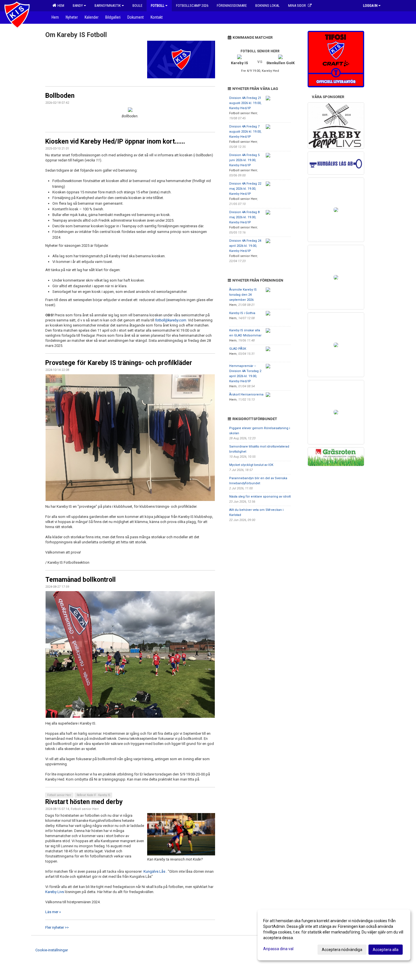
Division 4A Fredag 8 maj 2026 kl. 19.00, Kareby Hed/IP (244, 217)
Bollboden (59, 96)
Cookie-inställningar (51, 950)
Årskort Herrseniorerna (246, 394)
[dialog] (334, 934)
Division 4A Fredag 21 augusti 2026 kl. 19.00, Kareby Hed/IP (245, 103)
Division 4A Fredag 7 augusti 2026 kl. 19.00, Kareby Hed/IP (245, 132)
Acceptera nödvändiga (342, 949)
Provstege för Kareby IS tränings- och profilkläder (118, 363)
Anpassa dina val (278, 948)
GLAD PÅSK (237, 349)
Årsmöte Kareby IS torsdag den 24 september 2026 (243, 295)
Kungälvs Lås (154, 871)
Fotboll (157, 5)
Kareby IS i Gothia (242, 313)
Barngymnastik (108, 5)
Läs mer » (53, 912)
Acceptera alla (385, 949)
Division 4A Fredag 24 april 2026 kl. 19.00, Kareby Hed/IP (245, 246)
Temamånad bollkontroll (80, 580)
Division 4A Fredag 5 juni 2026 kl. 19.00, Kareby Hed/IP (244, 160)
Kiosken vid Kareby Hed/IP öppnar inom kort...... (115, 141)
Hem (60, 5)
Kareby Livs (54, 892)
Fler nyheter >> (57, 927)
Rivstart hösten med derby (84, 802)
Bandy (78, 5)
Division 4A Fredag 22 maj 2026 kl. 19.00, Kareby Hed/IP (245, 189)
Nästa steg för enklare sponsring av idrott (260, 496)
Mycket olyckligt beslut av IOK (251, 465)
